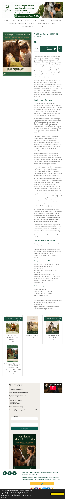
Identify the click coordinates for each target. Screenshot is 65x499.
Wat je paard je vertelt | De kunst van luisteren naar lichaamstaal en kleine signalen (12, 367)
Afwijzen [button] (44, 494)
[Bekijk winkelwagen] (42, 26)
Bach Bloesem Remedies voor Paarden (12, 337)
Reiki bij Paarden (32, 335)
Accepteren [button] (57, 494)
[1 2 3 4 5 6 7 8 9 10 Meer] (36, 49)
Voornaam (15, 422)
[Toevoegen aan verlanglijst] (60, 49)
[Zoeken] (37, 26)
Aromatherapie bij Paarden (52, 336)
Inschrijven (24, 429)
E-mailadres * (16, 416)
